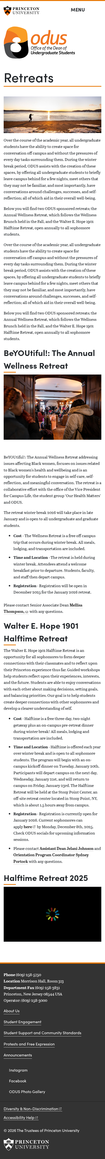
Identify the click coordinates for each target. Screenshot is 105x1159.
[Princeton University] (23, 11)
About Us (12, 1010)
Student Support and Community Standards (42, 1032)
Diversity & (31, 1108)
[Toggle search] (98, 9)
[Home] (39, 44)
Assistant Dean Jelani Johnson (67, 848)
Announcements (18, 1054)
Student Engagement (22, 1021)
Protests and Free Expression (29, 1043)
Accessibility (19, 1117)
